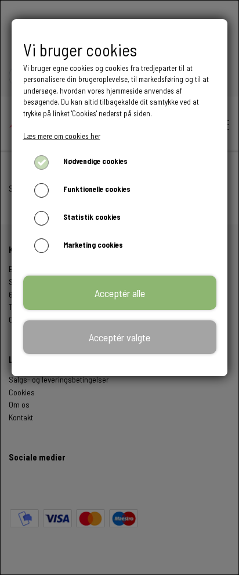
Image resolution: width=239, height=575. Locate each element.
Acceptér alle (120, 293)
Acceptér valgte (119, 337)
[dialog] (119, 287)
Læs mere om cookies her (61, 136)
